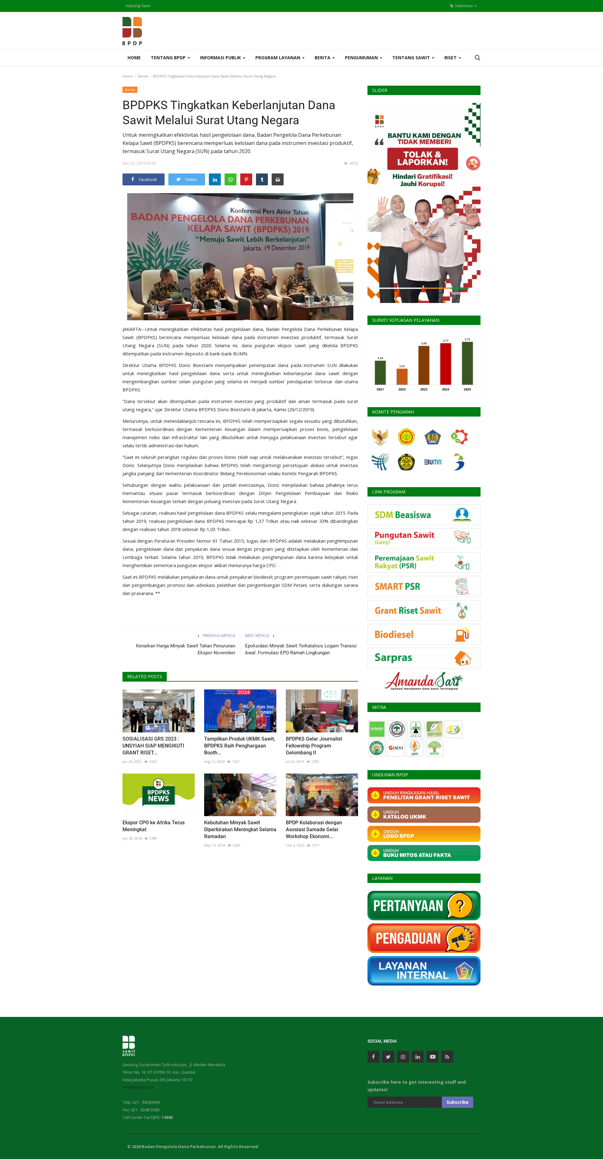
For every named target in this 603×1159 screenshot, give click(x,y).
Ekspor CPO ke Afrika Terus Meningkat (153, 826)
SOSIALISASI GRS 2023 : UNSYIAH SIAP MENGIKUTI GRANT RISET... (153, 746)
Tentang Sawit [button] (411, 58)
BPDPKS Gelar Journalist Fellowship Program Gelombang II (314, 746)
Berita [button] (323, 58)
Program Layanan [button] (278, 58)
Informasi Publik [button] (221, 58)
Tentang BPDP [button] (169, 58)
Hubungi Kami (138, 5)
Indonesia (463, 5)
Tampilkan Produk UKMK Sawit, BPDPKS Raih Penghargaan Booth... (239, 746)
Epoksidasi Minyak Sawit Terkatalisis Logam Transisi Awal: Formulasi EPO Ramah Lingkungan (301, 649)
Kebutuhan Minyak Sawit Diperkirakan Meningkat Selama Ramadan (240, 829)
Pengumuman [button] (362, 58)
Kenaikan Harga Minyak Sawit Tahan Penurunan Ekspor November (185, 649)
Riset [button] (451, 58)
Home (134, 58)
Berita (143, 76)
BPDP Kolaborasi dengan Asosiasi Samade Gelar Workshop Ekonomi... (314, 829)
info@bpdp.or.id (137, 1087)
